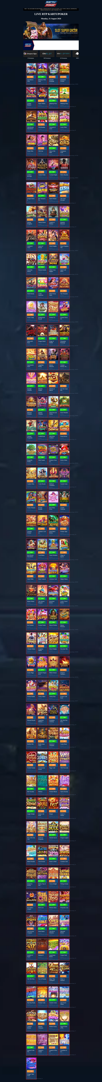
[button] (77, 53)
